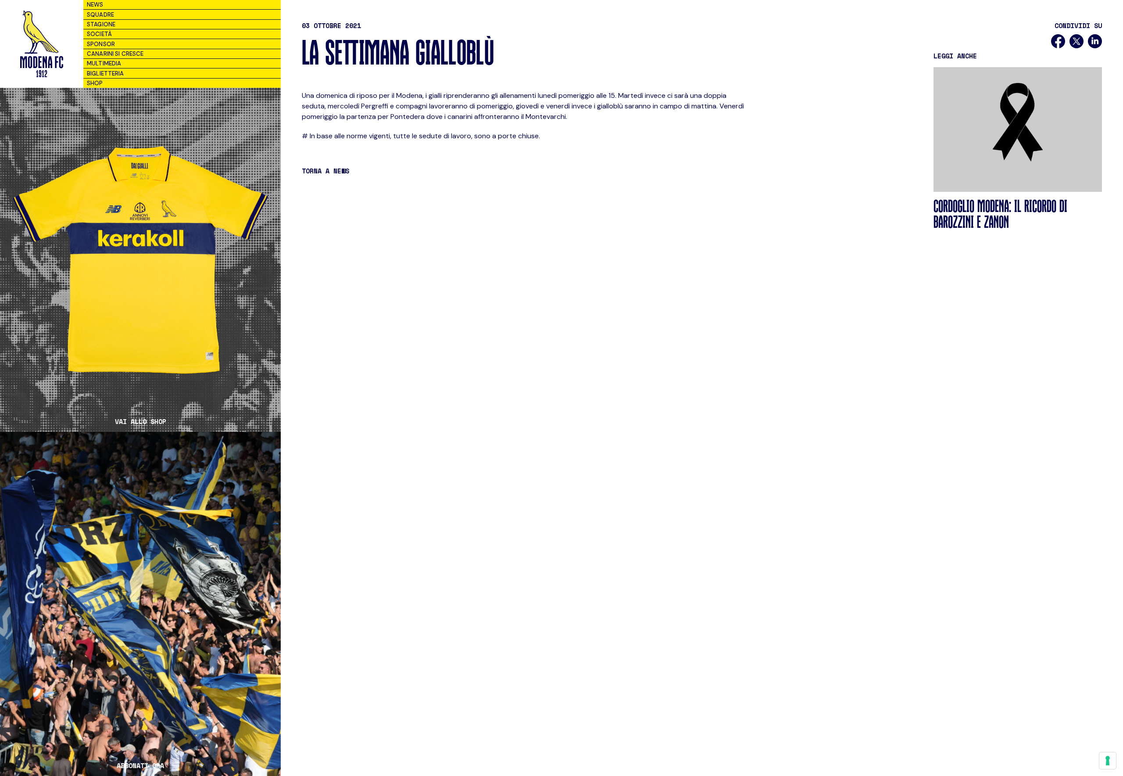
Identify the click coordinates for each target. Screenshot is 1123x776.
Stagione (101, 24)
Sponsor (101, 44)
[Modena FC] (41, 44)
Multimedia (104, 63)
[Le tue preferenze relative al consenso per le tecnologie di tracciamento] (1107, 760)
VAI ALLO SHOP (140, 421)
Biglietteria (105, 73)
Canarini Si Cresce (115, 53)
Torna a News (325, 171)
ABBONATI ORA (140, 765)
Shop (95, 83)
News (95, 4)
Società (99, 34)
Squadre (100, 14)
